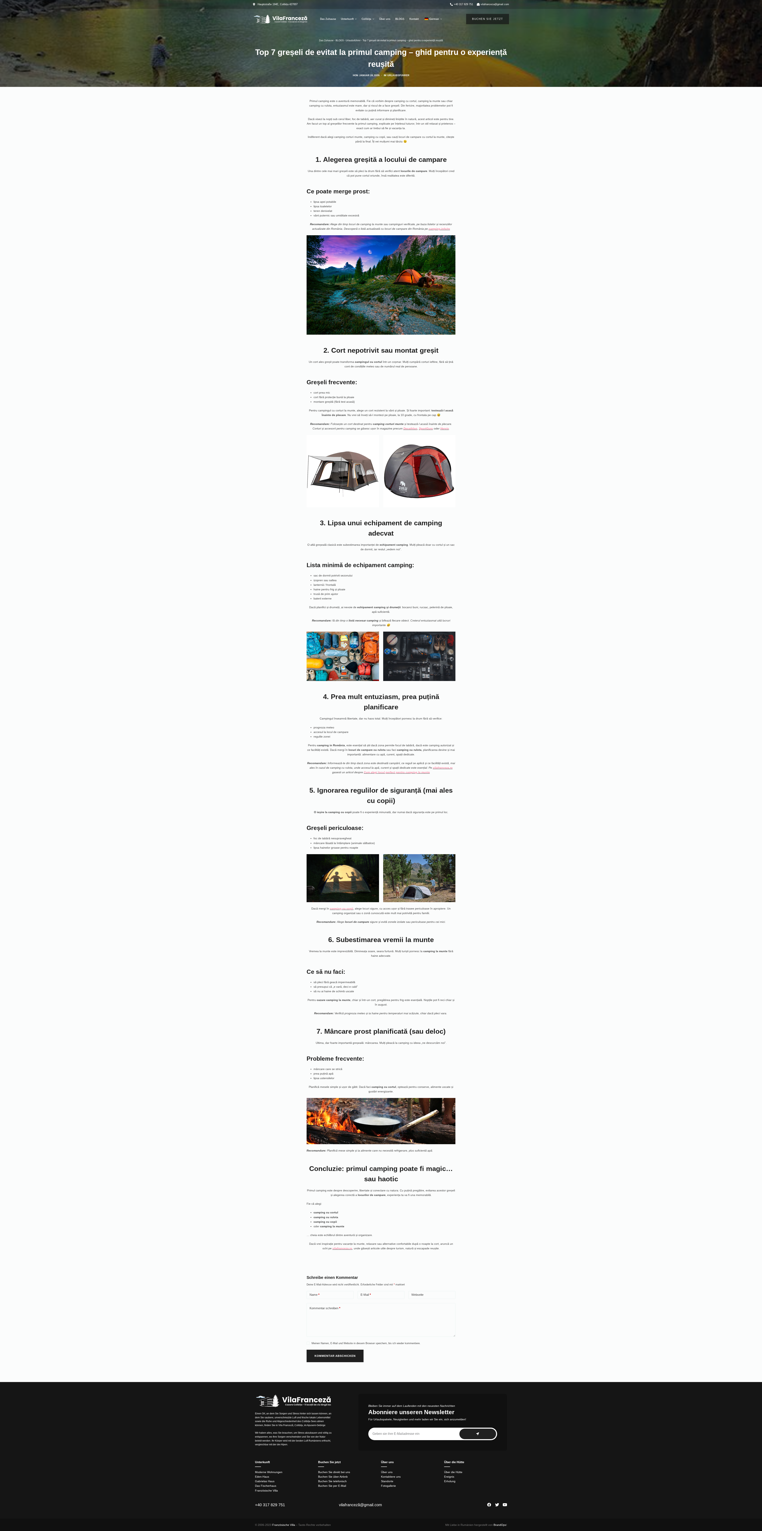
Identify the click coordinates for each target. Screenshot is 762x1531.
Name (314, 1294)
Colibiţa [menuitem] (366, 18)
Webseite (417, 1294)
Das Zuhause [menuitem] (328, 18)
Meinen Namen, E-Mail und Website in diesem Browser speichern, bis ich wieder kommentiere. (366, 1343)
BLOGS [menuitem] (399, 18)
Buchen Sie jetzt (487, 18)
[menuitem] (432, 19)
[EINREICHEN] (477, 1434)
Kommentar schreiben (325, 1308)
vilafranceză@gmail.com (360, 1505)
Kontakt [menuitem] (414, 18)
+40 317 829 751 (270, 1505)
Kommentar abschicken (335, 1355)
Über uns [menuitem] (384, 18)
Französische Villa (283, 1524)
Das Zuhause (326, 40)
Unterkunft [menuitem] (347, 18)
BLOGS (340, 40)
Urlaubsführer (353, 40)
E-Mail (366, 1294)
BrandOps (500, 1524)
